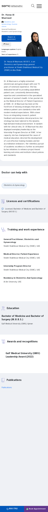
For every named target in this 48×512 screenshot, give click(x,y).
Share (7, 44)
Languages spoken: (9, 49)
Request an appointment (11, 38)
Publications (7, 388)
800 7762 (13, 509)
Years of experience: (9, 55)
